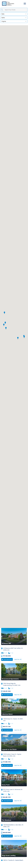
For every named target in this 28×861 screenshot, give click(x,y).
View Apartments (8, 659)
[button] (17, 338)
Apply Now (17, 659)
